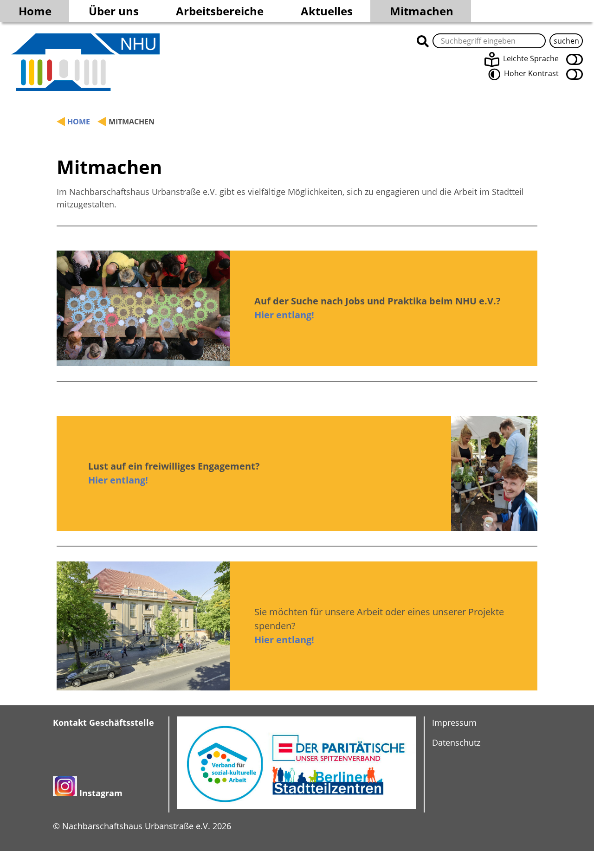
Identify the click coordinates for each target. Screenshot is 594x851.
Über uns (114, 11)
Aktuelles (327, 11)
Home (35, 11)
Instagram (101, 793)
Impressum (454, 722)
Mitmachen (421, 11)
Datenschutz (456, 742)
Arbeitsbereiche (220, 11)
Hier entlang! (284, 315)
